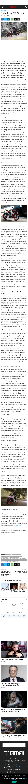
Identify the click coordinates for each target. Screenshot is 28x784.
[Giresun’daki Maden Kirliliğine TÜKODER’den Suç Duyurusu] (14, 673)
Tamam (14, 781)
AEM (6, 554)
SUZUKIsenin (4, 527)
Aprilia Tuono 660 (15, 557)
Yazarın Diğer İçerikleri (17, 580)
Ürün (7, 10)
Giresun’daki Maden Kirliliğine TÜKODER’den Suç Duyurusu (10, 684)
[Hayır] (26, 778)
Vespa (12, 561)
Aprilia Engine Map (13, 556)
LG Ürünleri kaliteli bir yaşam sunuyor (21, 571)
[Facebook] (2, 19)
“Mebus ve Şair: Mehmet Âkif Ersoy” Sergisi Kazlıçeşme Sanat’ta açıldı (6, 573)
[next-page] (15, 595)
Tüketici (2, 657)
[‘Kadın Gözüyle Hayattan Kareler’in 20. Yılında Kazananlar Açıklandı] (14, 699)
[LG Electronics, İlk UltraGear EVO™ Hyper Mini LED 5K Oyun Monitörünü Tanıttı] (14, 725)
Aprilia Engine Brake (5, 556)
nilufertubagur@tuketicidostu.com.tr (16, 767)
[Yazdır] (18, 19)
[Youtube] (20, 772)
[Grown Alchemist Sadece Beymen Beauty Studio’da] (23, 586)
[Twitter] (5, 19)
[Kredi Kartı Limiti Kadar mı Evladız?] (14, 649)
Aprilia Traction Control (6, 557)
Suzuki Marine (7, 561)
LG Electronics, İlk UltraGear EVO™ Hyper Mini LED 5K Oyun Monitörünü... (14, 736)
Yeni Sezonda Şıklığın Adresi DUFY (5, 590)
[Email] (15, 19)
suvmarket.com (17, 525)
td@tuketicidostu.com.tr (16, 766)
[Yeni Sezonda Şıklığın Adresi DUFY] (5, 586)
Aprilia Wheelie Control (5, 558)
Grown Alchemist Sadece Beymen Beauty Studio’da (22, 590)
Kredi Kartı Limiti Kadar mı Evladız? (12, 660)
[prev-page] (13, 595)
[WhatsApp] (12, 19)
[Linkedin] (8, 19)
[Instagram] (10, 772)
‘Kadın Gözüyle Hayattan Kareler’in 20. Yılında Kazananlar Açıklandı (13, 710)
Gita (19, 558)
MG (25, 558)
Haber (2, 707)
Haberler (3, 10)
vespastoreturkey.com (12, 527)
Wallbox (16, 561)
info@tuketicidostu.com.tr (17, 764)
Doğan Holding (14, 558)
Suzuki (2, 561)
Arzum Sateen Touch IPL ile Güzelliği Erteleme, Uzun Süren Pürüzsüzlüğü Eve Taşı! (14, 591)
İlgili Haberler (8, 580)
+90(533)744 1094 (16, 769)
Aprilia (9, 554)
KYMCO (22, 558)
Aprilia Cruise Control (16, 554)
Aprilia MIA (20, 556)
